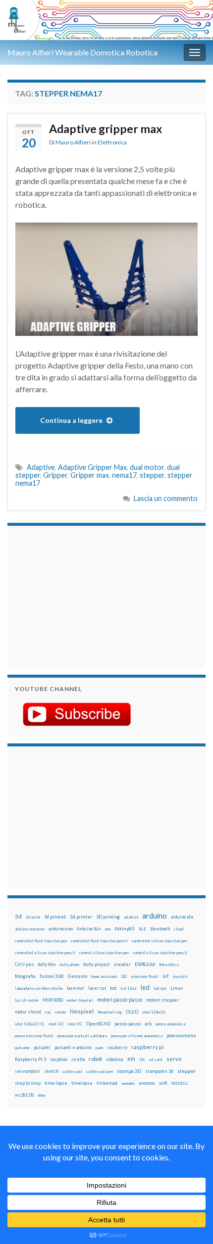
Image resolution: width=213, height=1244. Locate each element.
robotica (114, 1059)
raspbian (58, 1059)
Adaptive (41, 467)
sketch (51, 1071)
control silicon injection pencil (160, 952)
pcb (148, 1023)
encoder (122, 964)
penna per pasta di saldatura (82, 1035)
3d (18, 916)
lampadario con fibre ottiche (39, 988)
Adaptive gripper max (105, 129)
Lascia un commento (166, 498)
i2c (124, 976)
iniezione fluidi (145, 976)
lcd (113, 988)
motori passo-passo (119, 999)
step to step (28, 1083)
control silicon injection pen (104, 952)
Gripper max (89, 475)
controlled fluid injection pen (41, 940)
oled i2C (56, 1023)
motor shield (28, 1011)
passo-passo (127, 1023)
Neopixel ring (110, 1012)
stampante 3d (159, 1071)
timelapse (82, 1083)
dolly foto (46, 964)
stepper (152, 475)
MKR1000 (53, 1000)
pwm (99, 1047)
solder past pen (99, 1071)
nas (48, 1012)
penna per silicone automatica (136, 1035)
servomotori (27, 1071)
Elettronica (112, 142)
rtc (142, 1059)
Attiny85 (124, 928)
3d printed (55, 917)
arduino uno (61, 928)
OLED (132, 1011)
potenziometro (181, 1035)
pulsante (22, 1047)
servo (173, 1059)
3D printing (108, 917)
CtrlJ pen (24, 964)
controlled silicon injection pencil (45, 952)
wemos (147, 1083)
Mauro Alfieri (73, 142)
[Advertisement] (77, 595)
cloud (179, 928)
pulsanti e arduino (73, 1047)
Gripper (55, 475)
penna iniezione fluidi (34, 1035)
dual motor (147, 467)
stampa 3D (129, 1071)
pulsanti (42, 1047)
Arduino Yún (89, 928)
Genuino (77, 976)
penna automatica (170, 1023)
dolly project (96, 964)
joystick (180, 976)
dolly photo (69, 964)
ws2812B (24, 1095)
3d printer (81, 917)
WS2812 (179, 1083)
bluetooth (160, 928)
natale (60, 1012)
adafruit (131, 917)
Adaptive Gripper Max (92, 467)
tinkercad (107, 1083)
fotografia (25, 976)
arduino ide (182, 917)
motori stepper (162, 1000)
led (145, 987)
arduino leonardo (30, 928)
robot (95, 1059)
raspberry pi (147, 1047)
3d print (33, 917)
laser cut (97, 988)
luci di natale (27, 1000)
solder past (72, 1071)
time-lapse (56, 1083)
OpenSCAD (98, 1023)
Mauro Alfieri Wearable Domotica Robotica (82, 52)
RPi (131, 1059)
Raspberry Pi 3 (30, 1059)
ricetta (78, 1059)
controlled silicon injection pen (159, 940)
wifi (163, 1083)
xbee (42, 1095)
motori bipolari (80, 1000)
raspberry (117, 1047)
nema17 (124, 475)
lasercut (75, 988)
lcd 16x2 (128, 988)
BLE (142, 928)
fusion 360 (52, 976)
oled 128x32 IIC (30, 1023)
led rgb (160, 988)
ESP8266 (145, 964)
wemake (128, 1083)
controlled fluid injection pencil (99, 940)
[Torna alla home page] (106, 20)
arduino (154, 916)
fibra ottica (168, 964)
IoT (165, 976)
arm (107, 928)
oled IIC (75, 1023)
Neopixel (82, 1011)
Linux (176, 988)
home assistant (104, 976)
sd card (155, 1059)
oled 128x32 (153, 1012)
